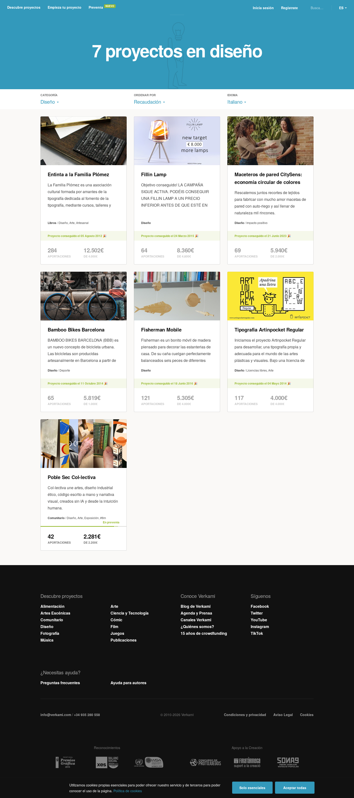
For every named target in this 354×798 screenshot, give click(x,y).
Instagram (260, 626)
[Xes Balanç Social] (107, 762)
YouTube (259, 619)
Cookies (307, 714)
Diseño (46, 626)
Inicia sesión (263, 7)
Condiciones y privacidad (245, 714)
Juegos (117, 633)
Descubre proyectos (23, 7)
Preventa (96, 7)
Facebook (260, 606)
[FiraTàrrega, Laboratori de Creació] (247, 762)
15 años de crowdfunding (204, 633)
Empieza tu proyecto (64, 7)
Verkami (177, 7)
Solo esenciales (252, 787)
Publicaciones (124, 640)
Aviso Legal (283, 714)
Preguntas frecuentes (60, 682)
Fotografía (49, 633)
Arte (114, 606)
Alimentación (52, 606)
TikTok (257, 633)
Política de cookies (127, 790)
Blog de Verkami (195, 606)
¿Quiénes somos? (197, 626)
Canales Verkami (196, 619)
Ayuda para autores (128, 682)
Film (114, 626)
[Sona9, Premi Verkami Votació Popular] (288, 762)
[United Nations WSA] (148, 762)
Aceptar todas (294, 787)
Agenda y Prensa (196, 613)
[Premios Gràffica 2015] (65, 762)
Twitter (257, 613)
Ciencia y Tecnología (130, 613)
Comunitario (51, 619)
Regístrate (289, 7)
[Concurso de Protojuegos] (205, 762)
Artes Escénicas (55, 613)
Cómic (116, 619)
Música (46, 640)
